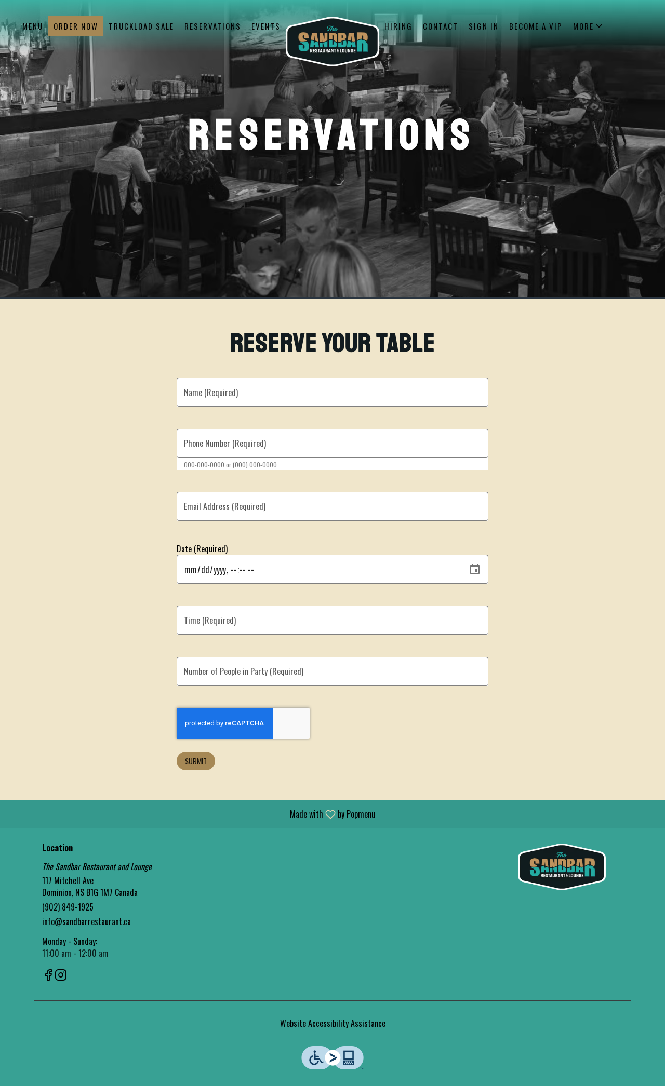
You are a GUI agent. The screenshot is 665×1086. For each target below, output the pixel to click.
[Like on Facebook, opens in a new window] (48, 975)
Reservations (212, 26)
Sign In (484, 26)
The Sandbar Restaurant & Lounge (562, 867)
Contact (440, 26)
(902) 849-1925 (68, 907)
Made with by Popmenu (191, 813)
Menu (32, 26)
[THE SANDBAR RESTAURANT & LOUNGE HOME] (332, 41)
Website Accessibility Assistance (332, 1023)
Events (266, 26)
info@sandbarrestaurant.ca (86, 922)
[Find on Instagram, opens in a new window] (61, 975)
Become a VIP (536, 26)
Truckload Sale (141, 26)
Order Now (76, 26)
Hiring (398, 26)
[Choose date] (474, 569)
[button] (588, 26)
